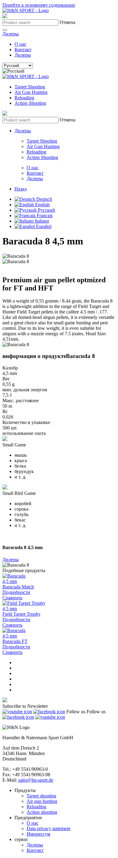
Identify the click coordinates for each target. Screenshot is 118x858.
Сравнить (12, 597)
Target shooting (41, 795)
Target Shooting (30, 86)
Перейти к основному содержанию (38, 5)
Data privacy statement (48, 828)
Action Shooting (30, 103)
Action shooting (42, 812)
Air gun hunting (42, 801)
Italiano (41, 221)
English (42, 204)
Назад (21, 188)
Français (44, 215)
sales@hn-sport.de (35, 780)
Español (43, 226)
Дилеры (10, 33)
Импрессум (38, 833)
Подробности (16, 592)
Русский (46, 210)
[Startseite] (25, 10)
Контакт (23, 49)
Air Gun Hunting (31, 92)
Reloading (24, 97)
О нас (20, 44)
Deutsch (43, 199)
